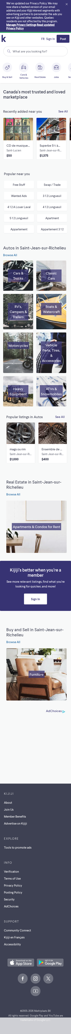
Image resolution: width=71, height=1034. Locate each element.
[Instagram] (35, 979)
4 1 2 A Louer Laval (19, 207)
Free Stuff (19, 184)
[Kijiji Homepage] (4, 38)
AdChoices (54, 711)
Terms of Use (12, 878)
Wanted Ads (19, 196)
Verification (11, 871)
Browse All (10, 255)
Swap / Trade (52, 184)
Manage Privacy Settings (21, 24)
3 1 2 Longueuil (52, 196)
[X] (48, 979)
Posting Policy (13, 892)
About (8, 802)
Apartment (52, 218)
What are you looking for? (30, 51)
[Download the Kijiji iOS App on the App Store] (20, 963)
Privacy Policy (13, 885)
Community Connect (17, 930)
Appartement (18, 229)
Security (9, 899)
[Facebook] (23, 979)
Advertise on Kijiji (15, 823)
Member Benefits (15, 816)
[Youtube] (35, 991)
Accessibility (12, 944)
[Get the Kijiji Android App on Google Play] (50, 963)
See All (63, 111)
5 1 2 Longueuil (19, 218)
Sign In (50, 39)
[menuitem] (7, 71)
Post (63, 39)
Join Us (9, 809)
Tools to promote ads (18, 847)
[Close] (66, 4)
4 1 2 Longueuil (52, 207)
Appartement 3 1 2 (52, 229)
